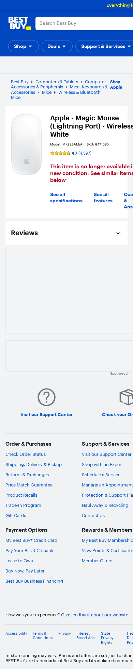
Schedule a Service (101, 474)
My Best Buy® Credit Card (31, 540)
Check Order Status (25, 454)
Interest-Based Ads (85, 635)
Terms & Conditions (43, 635)
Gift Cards (15, 515)
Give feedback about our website (94, 614)
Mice (46, 92)
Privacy (64, 633)
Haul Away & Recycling (105, 505)
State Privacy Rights (107, 638)
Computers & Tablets (56, 81)
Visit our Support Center (107, 454)
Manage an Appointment (107, 484)
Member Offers (97, 560)
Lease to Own (19, 560)
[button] (23, 46)
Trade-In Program (23, 505)
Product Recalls (21, 495)
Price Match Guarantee (29, 484)
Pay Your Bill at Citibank (29, 550)
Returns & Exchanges (27, 474)
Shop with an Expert (102, 464)
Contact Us (93, 515)
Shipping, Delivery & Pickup (33, 464)
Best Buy (20, 81)
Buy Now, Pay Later (25, 570)
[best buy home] (19, 23)
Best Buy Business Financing (34, 581)
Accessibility (16, 633)
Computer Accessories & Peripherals (58, 84)
